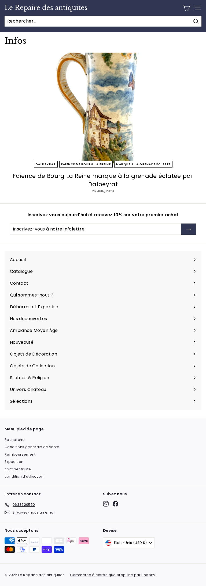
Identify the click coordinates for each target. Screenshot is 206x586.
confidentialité (18, 469)
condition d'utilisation (24, 476)
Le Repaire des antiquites (46, 8)
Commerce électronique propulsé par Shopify (112, 574)
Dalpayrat (46, 164)
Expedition (14, 461)
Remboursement (20, 454)
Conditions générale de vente (32, 446)
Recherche (15, 439)
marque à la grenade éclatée (143, 164)
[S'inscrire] (188, 229)
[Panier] (186, 8)
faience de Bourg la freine (86, 164)
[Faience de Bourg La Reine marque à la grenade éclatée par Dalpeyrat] (103, 108)
